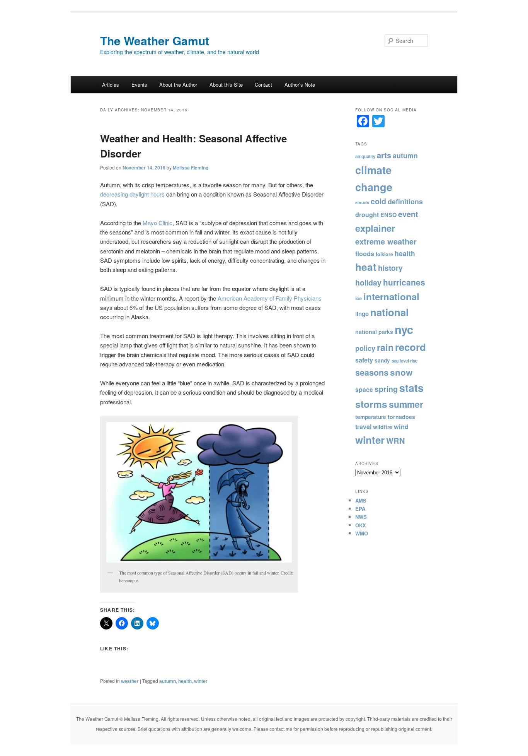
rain (385, 347)
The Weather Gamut (154, 40)
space (364, 389)
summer (406, 404)
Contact (263, 84)
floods (364, 253)
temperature (370, 417)
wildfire (382, 427)
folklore (384, 254)
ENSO (388, 214)
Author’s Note (299, 84)
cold (378, 201)
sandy (382, 360)
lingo (362, 314)
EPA (360, 508)
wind (401, 426)
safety (364, 360)
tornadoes (401, 417)
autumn (167, 680)
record (410, 347)
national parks (374, 331)
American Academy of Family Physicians (270, 298)
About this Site (226, 84)
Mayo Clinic (157, 223)
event (408, 214)
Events (139, 84)
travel (363, 426)
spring (386, 388)
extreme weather (386, 241)
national (389, 312)
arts (384, 155)
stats (411, 387)
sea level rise (404, 360)
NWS (361, 516)
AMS (360, 500)
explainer (375, 227)
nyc (404, 329)
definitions (405, 201)
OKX (360, 525)
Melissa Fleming (190, 167)
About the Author (178, 84)
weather (130, 680)
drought (367, 214)
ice (358, 298)
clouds (362, 202)
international (391, 296)
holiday (368, 282)
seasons (371, 372)
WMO (361, 533)
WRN (395, 440)
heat (365, 267)
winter (201, 680)
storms (371, 404)
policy (365, 348)
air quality (365, 156)
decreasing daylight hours (132, 194)
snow (401, 372)
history (390, 267)
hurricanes (404, 282)
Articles (110, 84)
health (185, 680)
